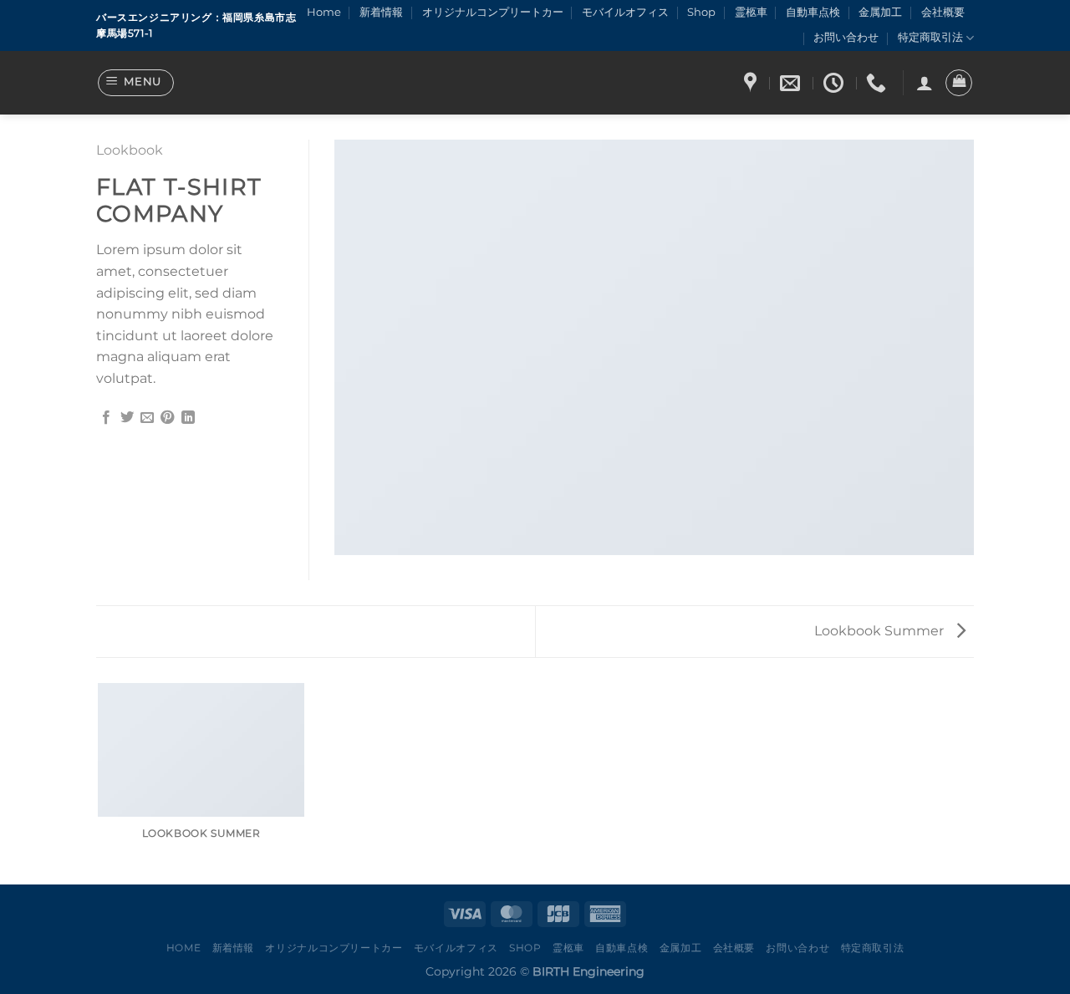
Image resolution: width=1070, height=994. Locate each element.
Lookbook (129, 150)
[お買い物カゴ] (958, 82)
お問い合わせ (846, 37)
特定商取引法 (930, 37)
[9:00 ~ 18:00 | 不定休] (835, 83)
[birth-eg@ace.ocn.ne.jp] (792, 83)
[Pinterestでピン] (167, 418)
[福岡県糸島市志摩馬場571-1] (752, 83)
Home (324, 12)
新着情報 (381, 12)
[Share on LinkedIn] (188, 418)
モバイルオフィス (625, 12)
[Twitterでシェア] (127, 418)
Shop (701, 12)
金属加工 (880, 12)
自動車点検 (813, 12)
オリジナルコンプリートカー (492, 12)
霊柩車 (751, 12)
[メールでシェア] (147, 418)
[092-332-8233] (878, 83)
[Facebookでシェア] (106, 418)
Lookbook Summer (880, 631)
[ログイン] (924, 82)
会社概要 (943, 12)
